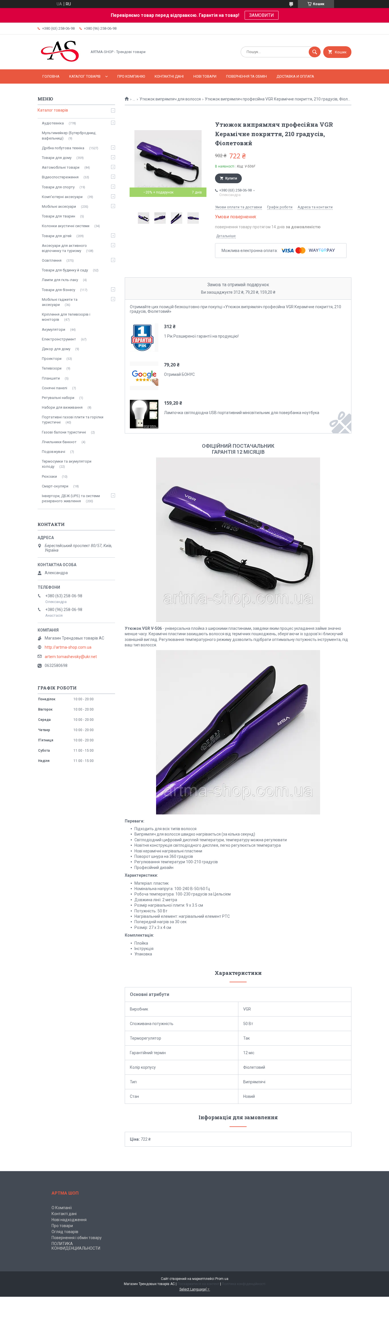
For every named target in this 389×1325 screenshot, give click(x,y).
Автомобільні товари (60, 167)
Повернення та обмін (246, 76)
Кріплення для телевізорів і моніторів (66, 317)
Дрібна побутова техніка (63, 148)
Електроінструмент (59, 339)
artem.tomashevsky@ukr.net (71, 656)
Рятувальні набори (58, 398)
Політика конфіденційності (243, 1284)
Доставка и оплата (295, 76)
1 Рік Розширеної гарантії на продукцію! (201, 336)
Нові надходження (69, 1219)
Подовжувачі (53, 451)
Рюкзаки (49, 476)
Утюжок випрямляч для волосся (170, 99)
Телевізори (52, 368)
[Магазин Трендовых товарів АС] (61, 62)
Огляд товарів (65, 1231)
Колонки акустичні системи (65, 226)
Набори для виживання (62, 407)
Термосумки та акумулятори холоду (66, 464)
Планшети (51, 378)
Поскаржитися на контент (198, 1284)
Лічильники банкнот (59, 442)
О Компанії (62, 1207)
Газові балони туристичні (64, 432)
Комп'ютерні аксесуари (62, 197)
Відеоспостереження (60, 177)
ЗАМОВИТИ (261, 15)
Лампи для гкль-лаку (60, 280)
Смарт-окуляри (55, 486)
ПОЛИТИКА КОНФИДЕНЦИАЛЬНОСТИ (76, 1246)
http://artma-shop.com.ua (68, 647)
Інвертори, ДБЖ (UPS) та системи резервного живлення (71, 498)
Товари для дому (56, 158)
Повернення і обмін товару (77, 1237)
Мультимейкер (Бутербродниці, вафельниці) (69, 135)
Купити (231, 178)
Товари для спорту (58, 187)
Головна (51, 76)
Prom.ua (221, 1279)
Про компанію (131, 76)
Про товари (62, 1225)
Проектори (52, 358)
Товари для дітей (56, 236)
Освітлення (52, 260)
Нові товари (204, 76)
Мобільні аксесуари (59, 206)
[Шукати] (315, 52)
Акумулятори (53, 329)
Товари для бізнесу (58, 290)
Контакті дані (64, 1213)
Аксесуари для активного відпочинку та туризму (64, 248)
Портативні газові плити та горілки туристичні (72, 419)
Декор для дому (56, 349)
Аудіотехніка (53, 123)
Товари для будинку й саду (65, 270)
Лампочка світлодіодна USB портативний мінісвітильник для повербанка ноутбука (241, 412)
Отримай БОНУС (179, 374)
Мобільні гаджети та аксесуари (59, 302)
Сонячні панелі (54, 388)
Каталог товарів (85, 76)
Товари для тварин (58, 216)
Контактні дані (169, 76)
